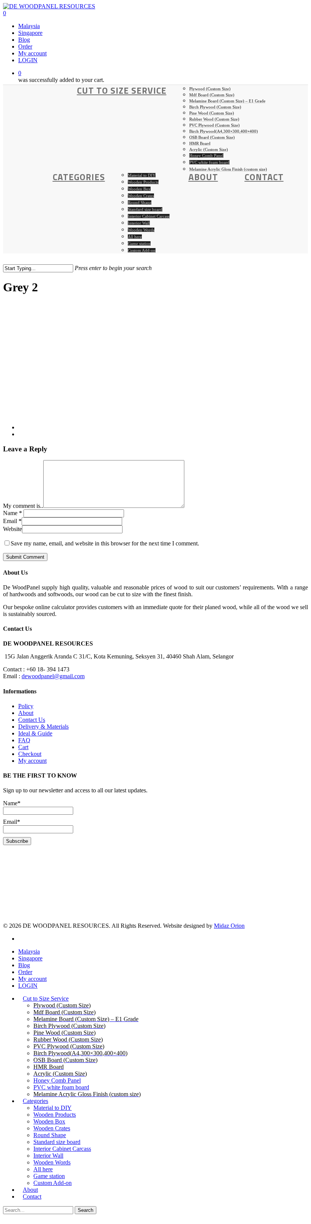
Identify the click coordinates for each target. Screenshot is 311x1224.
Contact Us (31, 719)
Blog (24, 965)
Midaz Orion (229, 925)
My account (32, 760)
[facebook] (20, 938)
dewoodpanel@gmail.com (53, 676)
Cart (23, 747)
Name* (11, 803)
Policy (25, 706)
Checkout (29, 754)
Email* (11, 822)
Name (12, 513)
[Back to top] (5, 1217)
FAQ (24, 740)
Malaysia (29, 951)
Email (12, 521)
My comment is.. (23, 506)
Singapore (30, 958)
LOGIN (28, 985)
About (25, 713)
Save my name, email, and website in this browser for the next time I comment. (105, 543)
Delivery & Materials (43, 726)
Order (25, 972)
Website (12, 529)
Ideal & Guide (35, 733)
